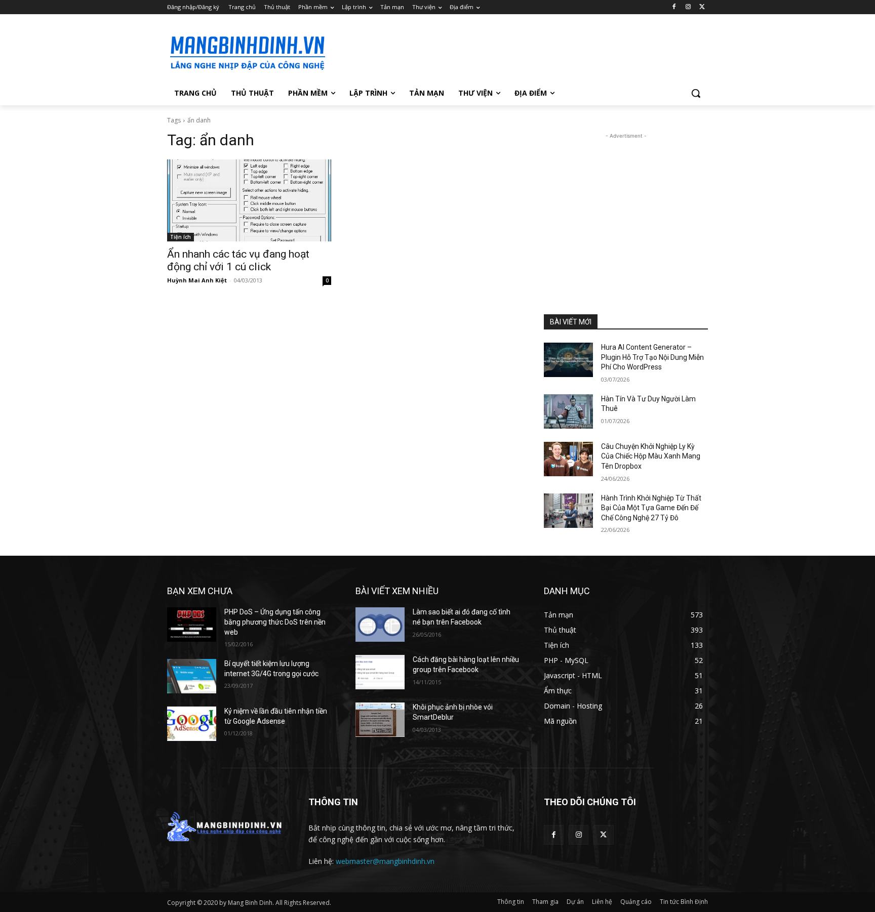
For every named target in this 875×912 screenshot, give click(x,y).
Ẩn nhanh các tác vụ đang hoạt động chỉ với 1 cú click (238, 260)
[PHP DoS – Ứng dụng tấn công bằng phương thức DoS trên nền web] (191, 624)
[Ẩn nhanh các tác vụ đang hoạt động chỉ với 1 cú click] (249, 200)
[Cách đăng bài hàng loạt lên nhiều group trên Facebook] (380, 672)
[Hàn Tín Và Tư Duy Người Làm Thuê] (568, 411)
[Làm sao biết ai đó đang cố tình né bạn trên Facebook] (380, 624)
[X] (702, 7)
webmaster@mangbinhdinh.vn (385, 861)
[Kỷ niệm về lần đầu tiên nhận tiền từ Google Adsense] (191, 724)
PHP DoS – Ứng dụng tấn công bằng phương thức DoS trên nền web (275, 622)
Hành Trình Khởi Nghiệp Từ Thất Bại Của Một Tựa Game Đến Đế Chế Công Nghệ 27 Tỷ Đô (651, 508)
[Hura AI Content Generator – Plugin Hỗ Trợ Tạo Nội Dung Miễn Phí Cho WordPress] (568, 360)
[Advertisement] (513, 51)
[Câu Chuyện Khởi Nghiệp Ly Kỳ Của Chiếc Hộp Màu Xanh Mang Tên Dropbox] (568, 459)
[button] (696, 93)
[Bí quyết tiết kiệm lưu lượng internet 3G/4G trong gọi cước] (191, 676)
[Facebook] (674, 7)
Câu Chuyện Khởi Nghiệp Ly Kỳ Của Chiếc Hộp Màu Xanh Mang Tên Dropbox (650, 456)
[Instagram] (688, 7)
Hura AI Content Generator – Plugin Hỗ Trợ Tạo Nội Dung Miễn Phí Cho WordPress (652, 357)
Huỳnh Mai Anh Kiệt (197, 280)
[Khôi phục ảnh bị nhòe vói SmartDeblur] (380, 719)
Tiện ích (180, 236)
